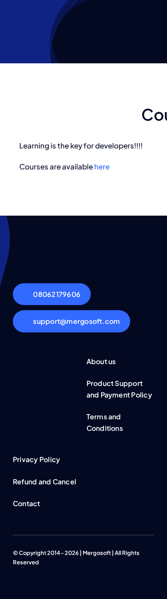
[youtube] (56, 570)
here (102, 166)
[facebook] (15, 570)
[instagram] (42, 570)
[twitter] (29, 570)
